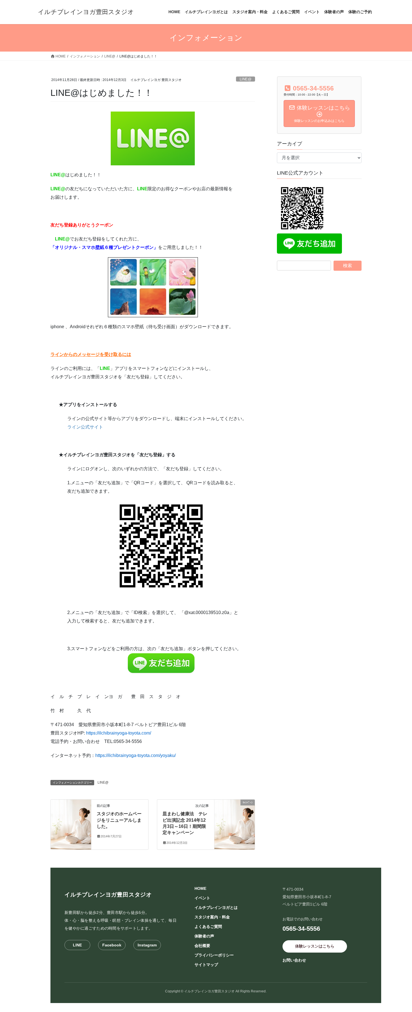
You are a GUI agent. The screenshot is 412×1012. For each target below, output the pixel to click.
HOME (200, 888)
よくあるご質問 (208, 926)
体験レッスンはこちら (314, 946)
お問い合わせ (294, 960)
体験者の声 (204, 936)
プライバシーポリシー (214, 955)
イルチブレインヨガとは (216, 907)
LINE (77, 945)
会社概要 (202, 945)
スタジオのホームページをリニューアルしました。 (119, 820)
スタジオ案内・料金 (212, 917)
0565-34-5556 (301, 928)
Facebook (111, 945)
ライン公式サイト (85, 427)
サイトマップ (206, 964)
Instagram (147, 945)
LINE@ (245, 79)
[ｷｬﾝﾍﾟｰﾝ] (234, 820)
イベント (202, 898)
